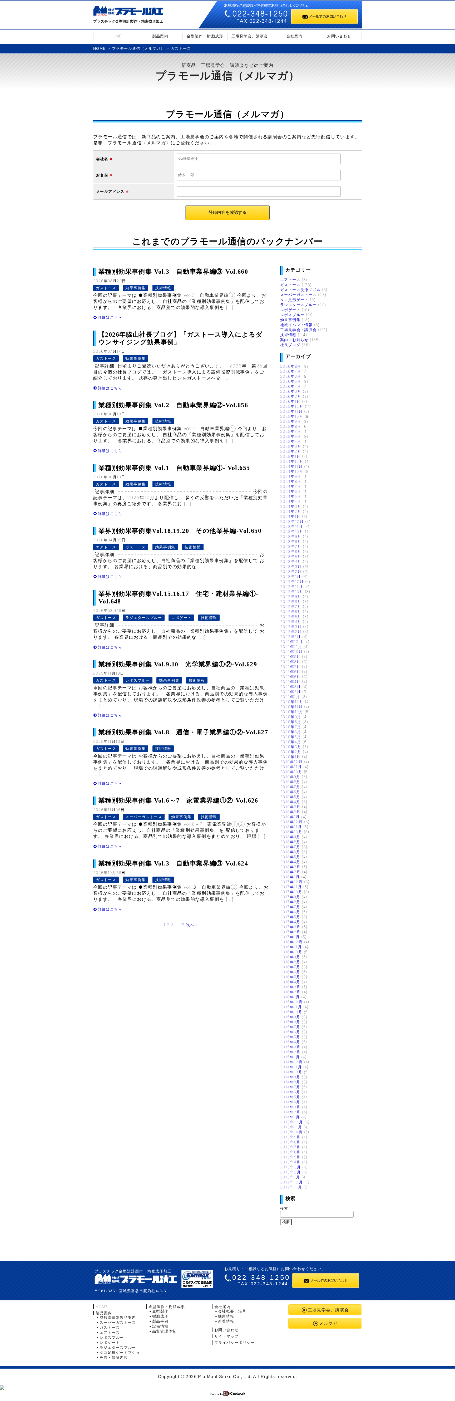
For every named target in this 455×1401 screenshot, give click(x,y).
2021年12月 (291, 641)
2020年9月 (290, 716)
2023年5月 (290, 556)
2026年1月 (290, 401)
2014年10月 (291, 1072)
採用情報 (226, 1316)
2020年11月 (291, 706)
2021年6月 (290, 671)
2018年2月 (290, 871)
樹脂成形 (160, 1316)
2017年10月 (291, 891)
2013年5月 (290, 1157)
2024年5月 (290, 496)
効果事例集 (135, 288)
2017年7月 (290, 906)
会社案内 (294, 36)
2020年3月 (290, 746)
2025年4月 (290, 441)
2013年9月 (290, 1137)
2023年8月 (290, 541)
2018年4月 (290, 861)
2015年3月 (290, 1047)
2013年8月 (290, 1142)
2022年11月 (291, 586)
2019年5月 (290, 796)
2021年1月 (290, 696)
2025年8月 (290, 426)
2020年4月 (290, 741)
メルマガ (328, 1323)
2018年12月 (291, 821)
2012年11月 (291, 1187)
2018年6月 (290, 851)
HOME (116, 36)
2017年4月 (290, 922)
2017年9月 (290, 896)
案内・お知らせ (294, 339)
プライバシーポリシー (234, 1342)
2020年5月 (290, 736)
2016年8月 (290, 962)
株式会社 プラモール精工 (136, 1279)
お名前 (102, 175)
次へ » (192, 924)
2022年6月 (290, 611)
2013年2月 (290, 1172)
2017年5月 (290, 917)
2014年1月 (290, 1117)
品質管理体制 (164, 1331)
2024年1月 (290, 516)
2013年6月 (290, 1152)
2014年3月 (290, 1107)
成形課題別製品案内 (118, 1317)
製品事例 (160, 1321)
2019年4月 (290, 801)
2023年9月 (290, 536)
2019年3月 (290, 806)
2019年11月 (291, 766)
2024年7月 (290, 486)
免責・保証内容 (114, 1357)
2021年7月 (290, 666)
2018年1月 (290, 876)
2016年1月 (290, 997)
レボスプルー (137, 680)
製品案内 (160, 36)
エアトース (106, 547)
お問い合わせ (339, 36)
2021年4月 (290, 681)
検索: (285, 1208)
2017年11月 (291, 886)
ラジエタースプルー (143, 617)
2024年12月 (291, 461)
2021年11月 (291, 646)
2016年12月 (291, 942)
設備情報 (160, 1326)
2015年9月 (290, 1017)
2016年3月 (290, 987)
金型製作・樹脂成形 (205, 36)
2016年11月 (291, 947)
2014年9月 (290, 1077)
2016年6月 (290, 972)
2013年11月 (291, 1127)
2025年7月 (290, 431)
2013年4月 (290, 1162)
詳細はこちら (110, 317)
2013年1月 (290, 1177)
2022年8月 (290, 601)
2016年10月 (291, 952)
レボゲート (181, 617)
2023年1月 (290, 576)
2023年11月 (291, 526)
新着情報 (226, 1321)
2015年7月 (290, 1027)
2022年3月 (291, 626)
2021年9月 (290, 656)
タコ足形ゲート (294, 299)
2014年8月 (290, 1082)
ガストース (106, 288)
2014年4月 (290, 1102)
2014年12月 (291, 1062)
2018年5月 (290, 856)
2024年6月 (290, 491)
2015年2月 (290, 1052)
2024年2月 (290, 511)
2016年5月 (290, 977)
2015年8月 (290, 1022)
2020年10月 (291, 711)
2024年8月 (290, 481)
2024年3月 (290, 506)
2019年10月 (291, 771)
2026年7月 (290, 371)
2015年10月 (291, 1012)
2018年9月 (290, 836)
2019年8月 (290, 781)
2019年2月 (290, 811)
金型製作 (160, 1311)
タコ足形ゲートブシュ (120, 1352)
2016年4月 (290, 982)
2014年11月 (291, 1067)
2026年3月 (290, 391)
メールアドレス (110, 191)
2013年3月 (290, 1167)
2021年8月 (290, 661)
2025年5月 (290, 436)
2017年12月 (291, 881)
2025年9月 (290, 421)
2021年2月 (290, 691)
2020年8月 (290, 721)
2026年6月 (290, 376)
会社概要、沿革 (232, 1311)
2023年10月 (291, 531)
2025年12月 (291, 406)
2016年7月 (290, 967)
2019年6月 (290, 791)
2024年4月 (290, 501)
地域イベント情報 (296, 324)
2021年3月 (290, 686)
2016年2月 (290, 992)
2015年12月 (291, 1002)
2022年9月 (290, 596)
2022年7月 (290, 606)
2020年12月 (291, 701)
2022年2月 (291, 631)
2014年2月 (290, 1112)
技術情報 (163, 288)
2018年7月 (290, 846)
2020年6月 (290, 731)
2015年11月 (291, 1007)
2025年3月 (290, 446)
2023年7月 (290, 546)
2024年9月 (290, 476)
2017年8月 (290, 901)
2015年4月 (290, 1042)
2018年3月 (290, 866)
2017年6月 (290, 912)
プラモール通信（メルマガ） (138, 48)
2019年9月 (290, 776)
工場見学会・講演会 (298, 329)
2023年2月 (291, 571)
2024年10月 (291, 471)
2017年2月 (290, 932)
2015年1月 (290, 1057)
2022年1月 (290, 636)
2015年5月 (290, 1037)
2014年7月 (290, 1087)
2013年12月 (291, 1122)
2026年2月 (290, 396)
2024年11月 (291, 466)
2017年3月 (290, 927)
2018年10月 (291, 831)
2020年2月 (290, 751)
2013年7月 (290, 1147)
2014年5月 (290, 1097)
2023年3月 (291, 566)
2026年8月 (290, 366)
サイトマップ (226, 1336)
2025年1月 (290, 456)
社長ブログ (290, 344)
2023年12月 (292, 521)
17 (182, 924)
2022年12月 (292, 581)
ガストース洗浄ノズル (300, 289)
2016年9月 (290, 957)
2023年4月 (290, 561)
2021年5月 (290, 676)
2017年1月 (290, 937)
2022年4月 (290, 621)
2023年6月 (290, 551)
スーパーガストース (143, 816)
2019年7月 (290, 786)
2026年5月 (290, 381)
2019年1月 (290, 816)
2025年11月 (291, 411)
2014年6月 (290, 1092)
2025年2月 (290, 451)
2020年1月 (290, 756)
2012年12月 (291, 1182)
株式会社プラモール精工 (128, 12)
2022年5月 (290, 616)
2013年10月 (291, 1132)
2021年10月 (291, 651)
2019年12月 (291, 761)
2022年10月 (291, 591)
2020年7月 (290, 726)
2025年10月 (291, 416)
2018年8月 (290, 841)
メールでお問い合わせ (324, 16)
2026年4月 (290, 386)
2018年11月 (291, 826)
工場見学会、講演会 (249, 36)
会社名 (102, 158)
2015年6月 (290, 1032)
